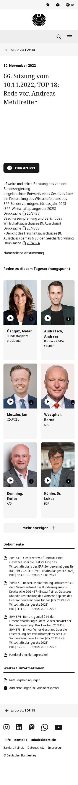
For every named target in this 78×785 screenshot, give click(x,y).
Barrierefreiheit (13, 747)
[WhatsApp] (44, 727)
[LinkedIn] (19, 727)
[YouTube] (58, 727)
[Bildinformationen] (31, 319)
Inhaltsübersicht (44, 740)
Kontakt (20, 740)
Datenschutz (36, 747)
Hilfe (7, 740)
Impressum (55, 747)
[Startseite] (39, 20)
